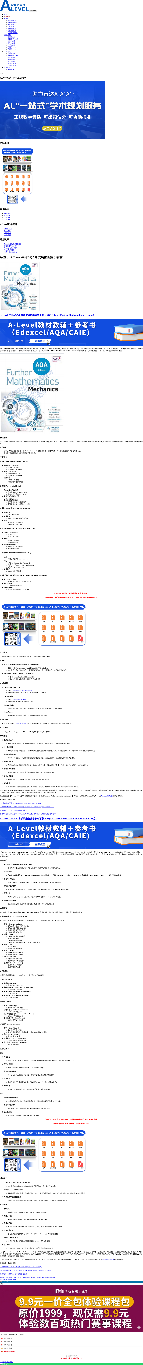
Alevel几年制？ (9, 250)
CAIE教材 (7, 217)
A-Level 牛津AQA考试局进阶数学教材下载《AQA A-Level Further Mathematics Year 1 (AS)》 (48, 818)
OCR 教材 (7, 220)
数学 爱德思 (12, 20)
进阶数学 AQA (13, 55)
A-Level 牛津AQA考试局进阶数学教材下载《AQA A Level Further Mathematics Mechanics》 (47, 315)
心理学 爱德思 (13, 33)
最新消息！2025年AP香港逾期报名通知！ (14, 810)
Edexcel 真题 (8, 229)
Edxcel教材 (7, 213)
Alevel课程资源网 (107, 796)
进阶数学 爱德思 (13, 22)
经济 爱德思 (12, 31)
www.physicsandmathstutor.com (22, 690)
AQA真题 (7, 231)
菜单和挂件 (33, 10)
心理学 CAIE (12, 49)
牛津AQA (7, 51)
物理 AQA (11, 57)
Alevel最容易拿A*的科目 (12, 244)
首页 (5, 14)
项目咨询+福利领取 (6, 1362)
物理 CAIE (11, 41)
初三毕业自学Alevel (10, 252)
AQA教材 (7, 215)
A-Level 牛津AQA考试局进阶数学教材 (43, 814)
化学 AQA (11, 61)
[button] (71, 1282)
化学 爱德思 (12, 27)
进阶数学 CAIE (13, 39)
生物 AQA (11, 59)
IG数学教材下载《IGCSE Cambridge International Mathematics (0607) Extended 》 (27, 807)
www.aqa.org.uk (20, 723)
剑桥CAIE (7, 35)
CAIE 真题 (7, 233)
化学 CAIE (11, 45)
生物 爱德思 (12, 29)
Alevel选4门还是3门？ (11, 248)
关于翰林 (11, 69)
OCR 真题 (7, 235)
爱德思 (6, 18)
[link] (71, 1364)
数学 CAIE (11, 37)
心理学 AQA (12, 65)
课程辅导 (7, 67)
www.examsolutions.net (19, 699)
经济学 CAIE (12, 47)
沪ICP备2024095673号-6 (8, 1279)
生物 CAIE (11, 43)
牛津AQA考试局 (24, 814)
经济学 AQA (12, 63)
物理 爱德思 (12, 24)
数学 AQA (11, 53)
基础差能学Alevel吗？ (11, 246)
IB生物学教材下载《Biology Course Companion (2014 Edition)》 (21, 803)
